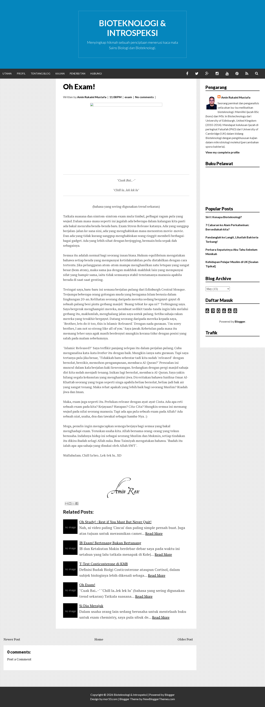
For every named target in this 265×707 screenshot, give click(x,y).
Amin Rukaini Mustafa (235, 97)
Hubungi (96, 73)
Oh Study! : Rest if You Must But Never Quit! (115, 521)
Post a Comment (19, 659)
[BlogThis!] (70, 503)
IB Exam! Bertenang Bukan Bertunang (110, 542)
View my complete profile (223, 152)
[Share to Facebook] (77, 503)
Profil (21, 73)
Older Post (185, 639)
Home (98, 639)
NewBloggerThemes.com (159, 699)
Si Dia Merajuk (91, 605)
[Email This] (66, 503)
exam (128, 97)
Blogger (240, 321)
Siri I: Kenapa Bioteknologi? (224, 217)
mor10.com (110, 699)
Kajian (60, 73)
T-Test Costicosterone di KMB (103, 563)
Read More (154, 533)
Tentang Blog (40, 73)
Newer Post (12, 639)
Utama (7, 73)
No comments (144, 97)
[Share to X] (73, 503)
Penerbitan (77, 73)
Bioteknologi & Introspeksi (132, 28)
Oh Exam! (79, 86)
